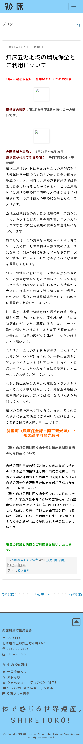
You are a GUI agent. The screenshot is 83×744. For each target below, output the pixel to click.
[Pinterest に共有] (24, 565)
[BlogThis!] (13, 565)
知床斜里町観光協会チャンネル (29, 688)
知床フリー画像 (18, 693)
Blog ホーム (41, 594)
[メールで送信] (9, 565)
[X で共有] (17, 565)
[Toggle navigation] (73, 6)
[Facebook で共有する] (20, 565)
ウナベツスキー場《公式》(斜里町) (32, 682)
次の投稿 (7, 594)
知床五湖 (23, 570)
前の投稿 (75, 594)
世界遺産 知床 (17, 671)
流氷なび (13, 677)
